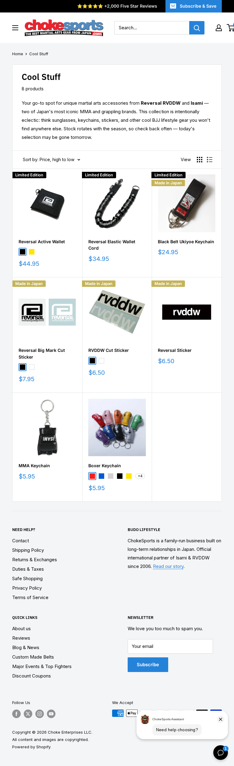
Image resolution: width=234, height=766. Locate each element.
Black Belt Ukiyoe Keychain (186, 241)
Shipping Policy (28, 550)
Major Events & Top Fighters (42, 666)
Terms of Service (30, 597)
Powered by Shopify (31, 746)
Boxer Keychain (104, 465)
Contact (20, 541)
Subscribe (148, 664)
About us (21, 628)
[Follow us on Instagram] (39, 714)
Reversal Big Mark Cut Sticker (42, 354)
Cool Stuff (38, 53)
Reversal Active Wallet (42, 241)
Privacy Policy (27, 588)
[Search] (196, 27)
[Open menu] (15, 27)
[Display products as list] (209, 159)
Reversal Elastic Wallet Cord (111, 245)
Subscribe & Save (198, 6)
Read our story (168, 566)
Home (17, 53)
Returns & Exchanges (34, 559)
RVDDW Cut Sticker (108, 350)
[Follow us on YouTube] (51, 714)
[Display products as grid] (199, 159)
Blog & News (25, 647)
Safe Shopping (27, 578)
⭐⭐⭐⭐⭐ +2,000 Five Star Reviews (117, 6)
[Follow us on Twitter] (28, 714)
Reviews (21, 638)
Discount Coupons (31, 676)
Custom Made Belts (33, 657)
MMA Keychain (34, 465)
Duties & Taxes (28, 569)
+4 (140, 476)
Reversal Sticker (175, 350)
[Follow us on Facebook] (16, 714)
